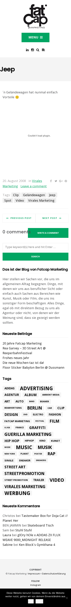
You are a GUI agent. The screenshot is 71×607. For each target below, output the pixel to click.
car (50, 407)
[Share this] (51, 181)
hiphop (29, 440)
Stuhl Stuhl (23, 530)
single (8, 460)
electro (38, 414)
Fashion (55, 414)
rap (51, 453)
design (11, 414)
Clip (16, 195)
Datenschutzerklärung (53, 573)
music (24, 447)
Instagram (35, 584)
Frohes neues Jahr (16, 358)
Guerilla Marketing (28, 434)
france (20, 427)
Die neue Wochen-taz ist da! (23, 363)
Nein (39, 601)
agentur (11, 395)
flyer (7, 427)
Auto (20, 401)
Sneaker (24, 460)
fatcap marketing (17, 421)
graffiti (37, 427)
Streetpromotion (24, 473)
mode (7, 447)
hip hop (11, 440)
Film (54, 421)
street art (15, 466)
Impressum (34, 573)
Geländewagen (34, 195)
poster (38, 453)
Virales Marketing (41, 200)
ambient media (50, 394)
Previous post (21, 218)
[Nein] (66, 598)
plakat (25, 453)
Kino (42, 440)
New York (9, 453)
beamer (44, 401)
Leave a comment (34, 186)
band (31, 401)
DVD (25, 414)
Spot (7, 200)
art (7, 401)
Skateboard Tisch (41, 525)
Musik (45, 447)
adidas (9, 388)
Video (20, 200)
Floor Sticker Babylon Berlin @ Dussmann (33, 367)
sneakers (41, 460)
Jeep (52, 195)
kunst (55, 440)
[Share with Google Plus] (61, 181)
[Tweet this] (56, 181)
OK (30, 601)
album (30, 395)
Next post (49, 218)
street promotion (16, 480)
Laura (7, 535)
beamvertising (13, 407)
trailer (38, 480)
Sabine (8, 545)
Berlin (34, 408)
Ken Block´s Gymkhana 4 (37, 545)
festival (39, 421)
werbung (17, 493)
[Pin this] (66, 181)
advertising (36, 388)
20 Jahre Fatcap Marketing (22, 343)
